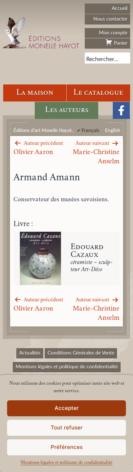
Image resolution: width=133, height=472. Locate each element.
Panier (119, 43)
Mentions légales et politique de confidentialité (66, 462)
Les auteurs (66, 110)
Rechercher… (102, 59)
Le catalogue (98, 92)
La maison (34, 92)
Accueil (119, 8)
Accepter (67, 408)
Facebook (121, 110)
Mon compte (113, 32)
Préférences (67, 447)
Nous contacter (110, 19)
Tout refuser (67, 427)
